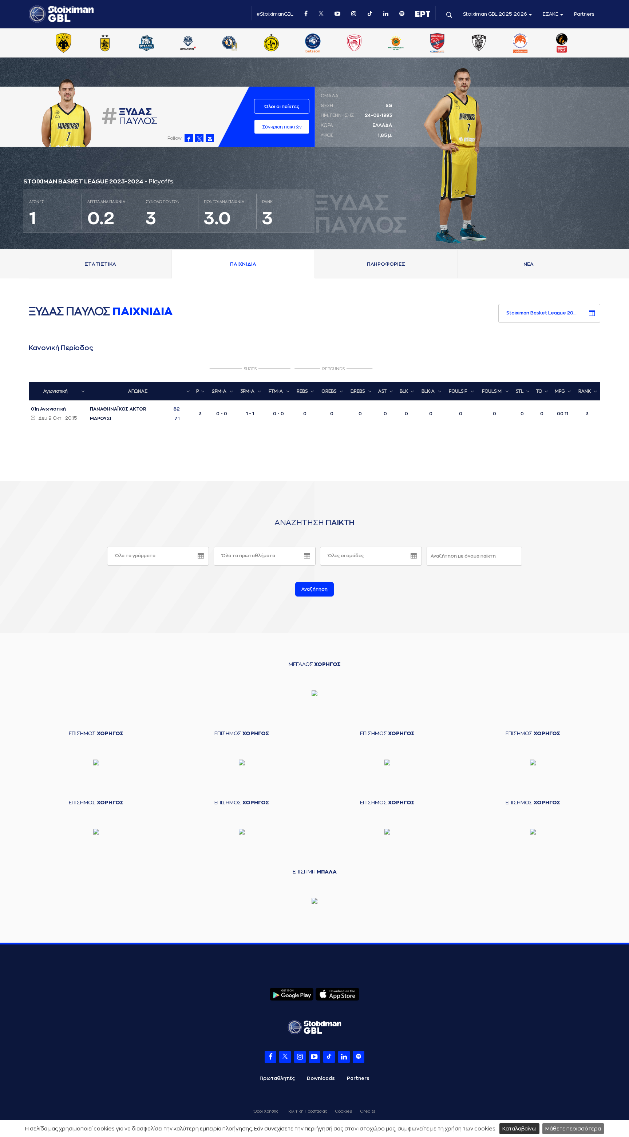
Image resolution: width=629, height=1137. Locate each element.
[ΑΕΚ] (63, 43)
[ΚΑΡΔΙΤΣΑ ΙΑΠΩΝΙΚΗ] (188, 43)
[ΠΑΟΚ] (479, 43)
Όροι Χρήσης (266, 1111)
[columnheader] (58, 391)
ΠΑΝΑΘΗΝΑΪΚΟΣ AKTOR (118, 409)
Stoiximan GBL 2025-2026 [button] (495, 14)
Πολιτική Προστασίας (306, 1111)
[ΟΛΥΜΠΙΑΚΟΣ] (354, 43)
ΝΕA (528, 264)
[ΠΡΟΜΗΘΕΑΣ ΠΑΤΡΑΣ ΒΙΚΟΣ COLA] (562, 43)
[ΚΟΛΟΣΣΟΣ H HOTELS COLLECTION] (230, 43)
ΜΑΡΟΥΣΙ (100, 418)
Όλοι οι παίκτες (281, 106)
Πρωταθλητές (277, 1078)
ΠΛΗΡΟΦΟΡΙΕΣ (386, 264)
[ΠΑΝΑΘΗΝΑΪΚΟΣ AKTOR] (396, 43)
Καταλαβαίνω (519, 1128)
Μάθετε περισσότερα (573, 1128)
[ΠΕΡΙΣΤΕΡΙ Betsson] (521, 43)
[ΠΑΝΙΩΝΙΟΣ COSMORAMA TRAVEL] (437, 43)
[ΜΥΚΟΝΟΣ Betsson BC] (313, 43)
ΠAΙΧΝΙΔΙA (243, 264)
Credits (367, 1111)
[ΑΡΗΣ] (105, 43)
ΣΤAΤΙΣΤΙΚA (100, 264)
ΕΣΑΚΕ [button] (551, 14)
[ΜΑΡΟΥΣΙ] (271, 43)
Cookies (343, 1111)
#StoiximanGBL (275, 14)
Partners (584, 14)
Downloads (321, 1078)
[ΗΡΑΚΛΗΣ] (147, 43)
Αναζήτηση (314, 589)
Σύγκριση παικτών (282, 127)
